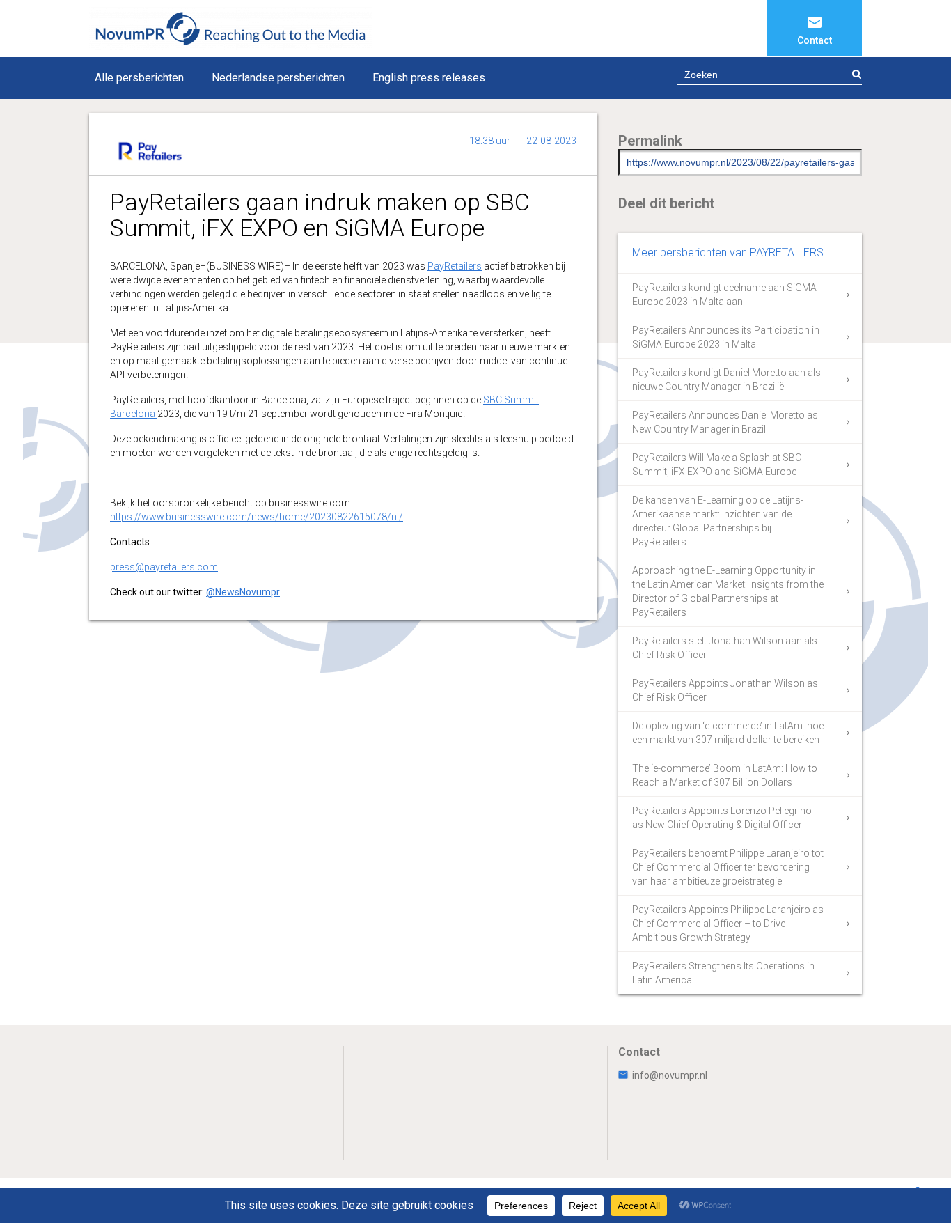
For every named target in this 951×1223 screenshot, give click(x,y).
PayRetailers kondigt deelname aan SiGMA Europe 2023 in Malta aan (724, 294)
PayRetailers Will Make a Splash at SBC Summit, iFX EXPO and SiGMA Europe (716, 464)
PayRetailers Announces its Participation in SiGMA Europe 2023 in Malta (725, 337)
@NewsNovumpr (243, 592)
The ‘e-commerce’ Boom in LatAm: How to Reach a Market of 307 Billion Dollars (724, 775)
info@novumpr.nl (669, 1075)
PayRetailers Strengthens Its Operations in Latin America (723, 973)
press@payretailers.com (164, 566)
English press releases (428, 77)
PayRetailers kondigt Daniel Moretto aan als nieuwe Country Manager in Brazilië (726, 379)
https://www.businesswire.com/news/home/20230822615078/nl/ (256, 516)
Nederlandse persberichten (278, 77)
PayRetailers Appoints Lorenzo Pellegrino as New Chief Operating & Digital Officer (722, 817)
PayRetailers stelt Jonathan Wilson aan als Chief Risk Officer (724, 647)
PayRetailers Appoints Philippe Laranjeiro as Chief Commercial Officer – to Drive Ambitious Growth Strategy (728, 923)
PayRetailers (454, 266)
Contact (814, 40)
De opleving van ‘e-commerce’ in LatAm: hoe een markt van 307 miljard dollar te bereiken (728, 732)
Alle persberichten (139, 77)
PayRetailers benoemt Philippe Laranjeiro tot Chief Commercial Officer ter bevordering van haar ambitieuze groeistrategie (728, 867)
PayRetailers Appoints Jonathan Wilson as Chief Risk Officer (725, 690)
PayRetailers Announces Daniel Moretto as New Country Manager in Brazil (725, 422)
